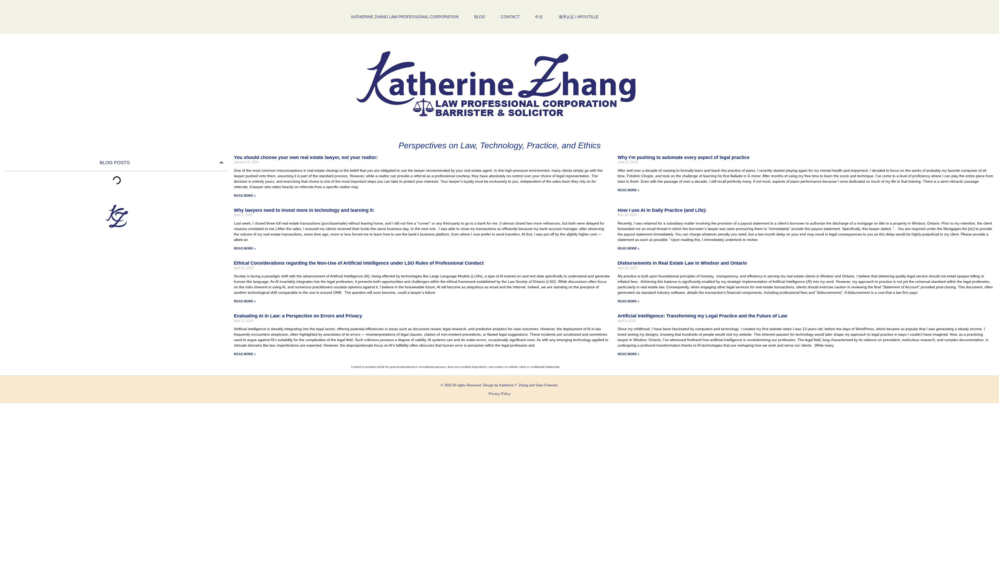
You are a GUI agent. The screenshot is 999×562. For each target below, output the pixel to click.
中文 (539, 17)
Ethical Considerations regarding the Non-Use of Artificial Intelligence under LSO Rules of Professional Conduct (359, 263)
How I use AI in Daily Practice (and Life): (662, 210)
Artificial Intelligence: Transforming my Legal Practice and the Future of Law (702, 315)
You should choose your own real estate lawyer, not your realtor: (306, 157)
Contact (510, 17)
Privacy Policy (499, 394)
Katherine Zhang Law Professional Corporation (405, 17)
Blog (479, 17)
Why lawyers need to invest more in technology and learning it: (304, 210)
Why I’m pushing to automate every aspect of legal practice (684, 157)
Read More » (245, 195)
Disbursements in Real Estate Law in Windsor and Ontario (682, 263)
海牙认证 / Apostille (578, 17)
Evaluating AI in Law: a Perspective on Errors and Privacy (298, 315)
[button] (221, 163)
